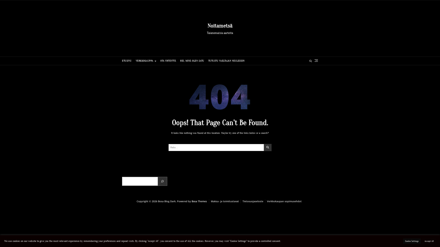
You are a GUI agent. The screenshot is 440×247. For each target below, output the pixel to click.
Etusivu (127, 60)
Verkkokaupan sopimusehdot (284, 201)
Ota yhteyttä (168, 60)
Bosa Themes (199, 201)
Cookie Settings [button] (412, 241)
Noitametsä (220, 25)
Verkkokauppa (144, 60)
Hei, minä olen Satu (192, 60)
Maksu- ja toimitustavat (225, 201)
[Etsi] (162, 181)
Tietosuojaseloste (253, 201)
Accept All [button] (429, 241)
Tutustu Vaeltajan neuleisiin (226, 60)
